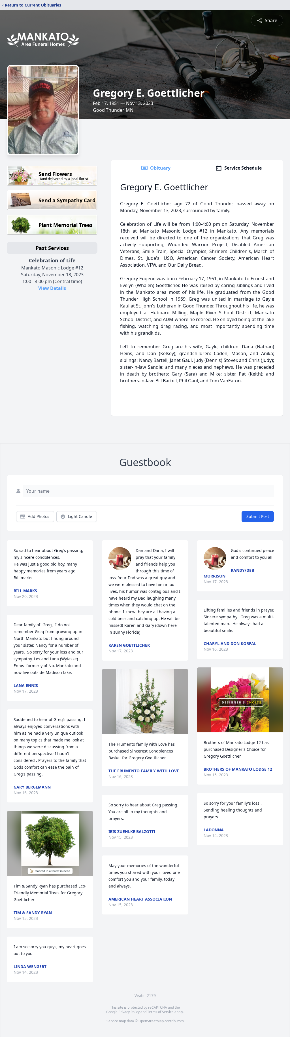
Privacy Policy (129, 1011)
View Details (52, 288)
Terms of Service (160, 1011)
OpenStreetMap (151, 1021)
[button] (50, 843)
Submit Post (257, 516)
